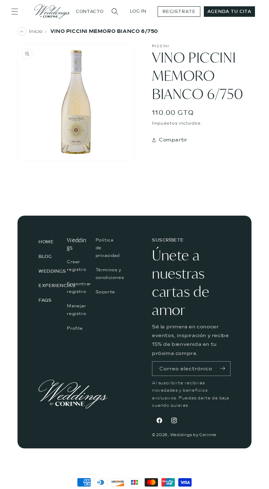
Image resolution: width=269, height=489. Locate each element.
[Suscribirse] (222, 368)
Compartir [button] (173, 140)
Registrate (179, 11)
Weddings (52, 271)
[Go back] (22, 31)
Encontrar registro (79, 287)
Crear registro (76, 265)
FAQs (45, 300)
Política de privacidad (108, 248)
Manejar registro (76, 309)
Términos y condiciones (110, 273)
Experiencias (57, 285)
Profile (75, 328)
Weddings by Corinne (193, 435)
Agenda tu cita (229, 11)
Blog (45, 256)
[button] (14, 11)
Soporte (105, 291)
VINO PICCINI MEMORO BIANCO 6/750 (104, 31)
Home (46, 241)
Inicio (36, 31)
